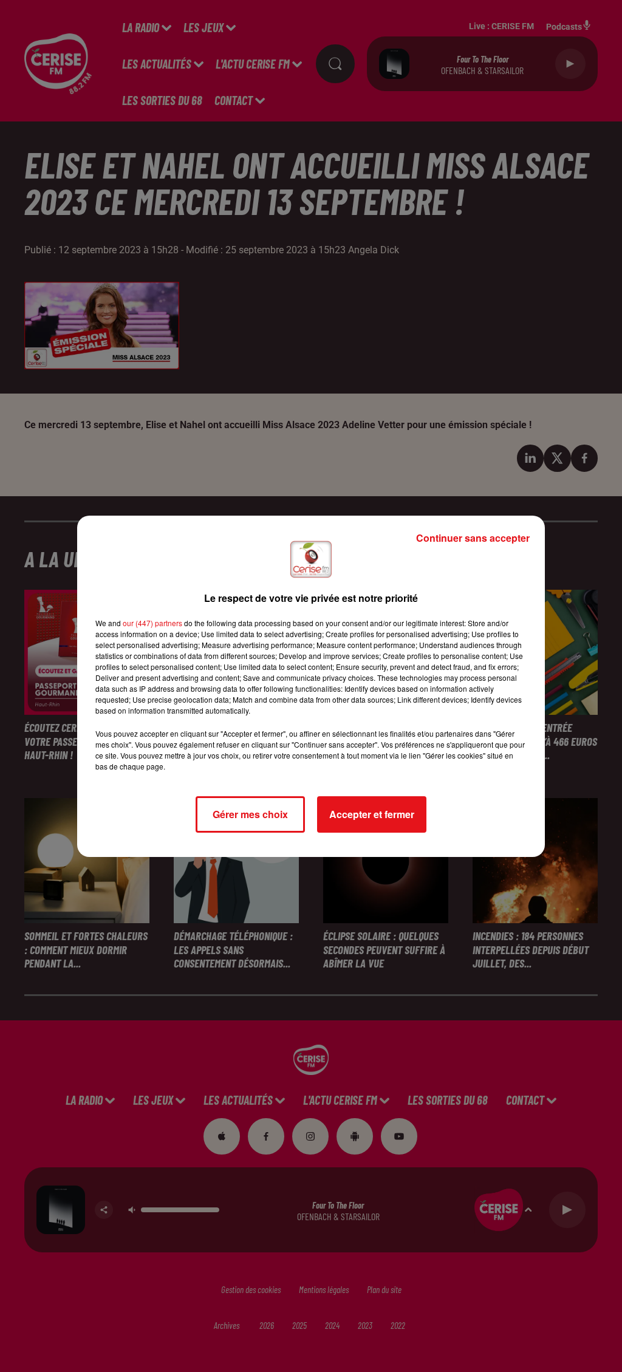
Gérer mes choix (250, 814)
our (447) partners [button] (152, 623)
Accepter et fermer (371, 814)
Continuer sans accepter (473, 538)
